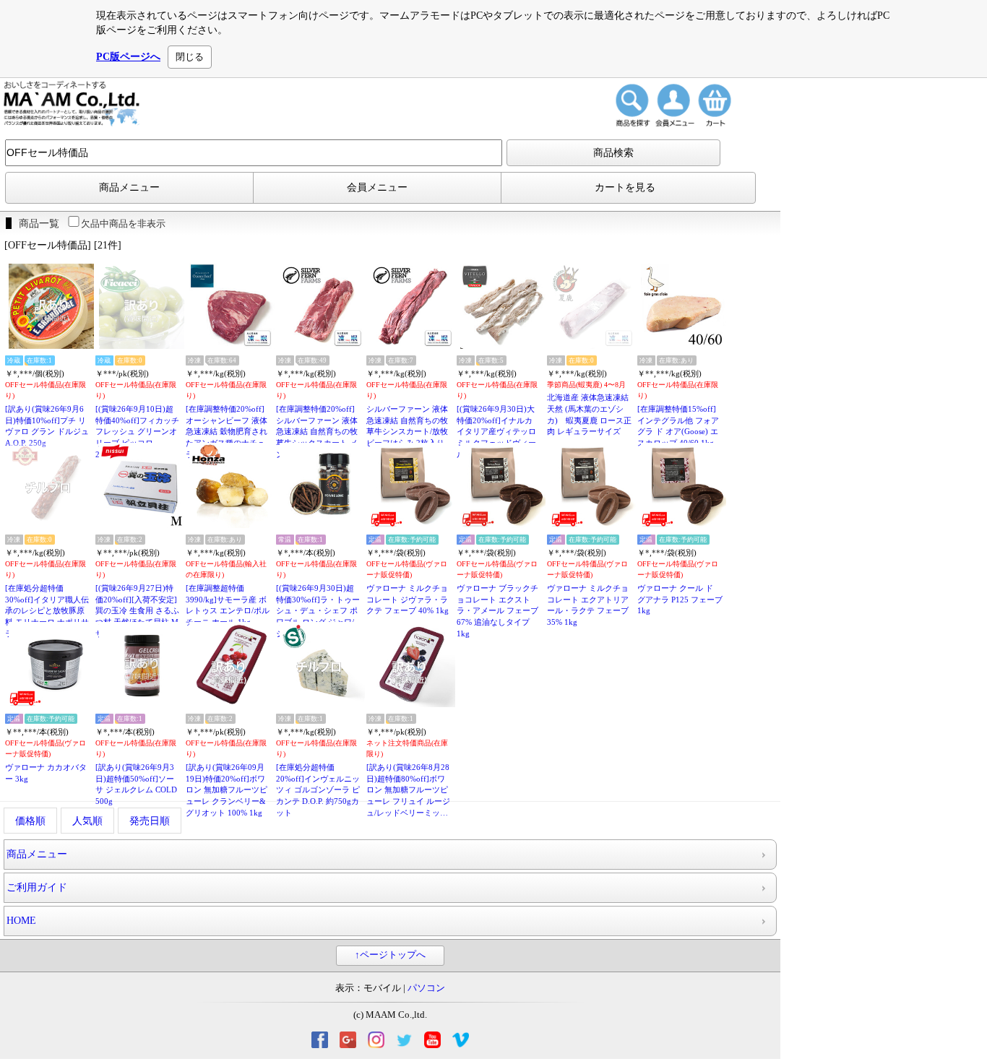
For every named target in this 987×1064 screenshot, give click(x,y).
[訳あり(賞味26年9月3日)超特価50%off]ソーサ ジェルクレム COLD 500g (136, 784)
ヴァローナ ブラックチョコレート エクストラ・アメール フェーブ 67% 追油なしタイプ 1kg (497, 611)
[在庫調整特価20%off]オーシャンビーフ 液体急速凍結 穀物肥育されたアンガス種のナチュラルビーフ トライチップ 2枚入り (226, 432)
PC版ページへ (128, 56)
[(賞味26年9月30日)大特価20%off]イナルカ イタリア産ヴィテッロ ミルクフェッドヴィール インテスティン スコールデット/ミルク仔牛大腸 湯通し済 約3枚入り (498, 432)
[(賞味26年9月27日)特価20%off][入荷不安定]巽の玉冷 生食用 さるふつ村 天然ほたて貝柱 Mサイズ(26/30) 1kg (137, 611)
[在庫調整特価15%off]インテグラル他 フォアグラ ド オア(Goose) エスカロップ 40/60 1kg (678, 426)
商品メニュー (129, 187)
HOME (21, 920)
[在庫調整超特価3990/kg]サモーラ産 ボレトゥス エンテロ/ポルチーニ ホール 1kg (228, 605)
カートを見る (625, 187)
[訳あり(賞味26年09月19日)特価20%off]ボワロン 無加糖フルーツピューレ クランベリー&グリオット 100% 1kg (226, 790)
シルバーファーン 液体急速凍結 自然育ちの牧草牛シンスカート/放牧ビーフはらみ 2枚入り (407, 426)
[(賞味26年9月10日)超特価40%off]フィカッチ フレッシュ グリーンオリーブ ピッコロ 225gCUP (137, 432)
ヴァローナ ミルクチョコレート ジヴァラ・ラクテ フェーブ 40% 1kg (407, 599)
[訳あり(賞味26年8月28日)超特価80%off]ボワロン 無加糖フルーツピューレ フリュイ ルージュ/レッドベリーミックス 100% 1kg (408, 790)
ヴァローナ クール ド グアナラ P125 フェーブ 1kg (680, 599)
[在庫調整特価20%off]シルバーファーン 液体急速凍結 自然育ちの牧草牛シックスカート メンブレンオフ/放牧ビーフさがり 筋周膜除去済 (317, 432)
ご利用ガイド (37, 887)
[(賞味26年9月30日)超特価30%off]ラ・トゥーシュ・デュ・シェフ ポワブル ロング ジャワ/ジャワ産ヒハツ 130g (318, 611)
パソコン (426, 988)
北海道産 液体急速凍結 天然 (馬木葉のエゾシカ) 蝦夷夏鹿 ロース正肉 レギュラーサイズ (589, 414)
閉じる (190, 56)
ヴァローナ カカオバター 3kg (46, 773)
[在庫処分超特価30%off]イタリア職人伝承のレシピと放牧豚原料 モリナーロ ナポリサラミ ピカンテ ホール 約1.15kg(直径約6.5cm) (47, 611)
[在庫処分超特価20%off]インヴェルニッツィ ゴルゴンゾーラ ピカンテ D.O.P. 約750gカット (318, 790)
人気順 (87, 821)
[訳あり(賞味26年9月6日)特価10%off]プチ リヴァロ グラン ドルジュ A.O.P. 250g (47, 426)
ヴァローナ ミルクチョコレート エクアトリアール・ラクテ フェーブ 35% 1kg (588, 605)
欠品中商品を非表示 (123, 223)
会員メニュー (377, 187)
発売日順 (149, 821)
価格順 (30, 821)
